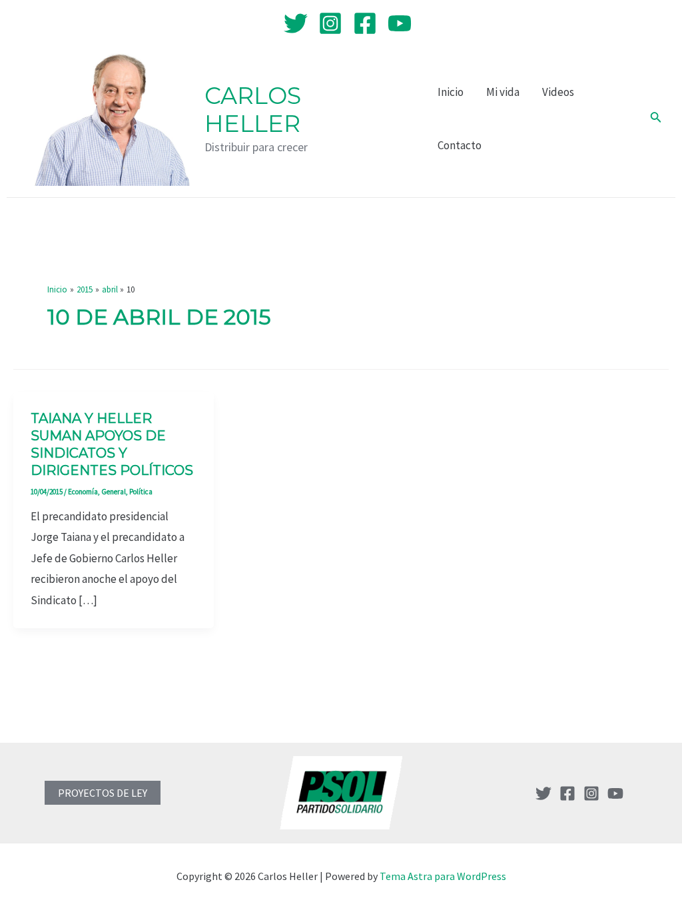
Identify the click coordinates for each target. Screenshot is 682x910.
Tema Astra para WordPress (443, 876)
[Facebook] (365, 23)
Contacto (460, 145)
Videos (558, 92)
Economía (83, 491)
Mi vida (502, 92)
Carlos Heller (252, 109)
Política (141, 491)
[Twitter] (295, 23)
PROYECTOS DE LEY (102, 792)
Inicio (451, 92)
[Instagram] (330, 23)
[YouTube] (399, 23)
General (113, 491)
